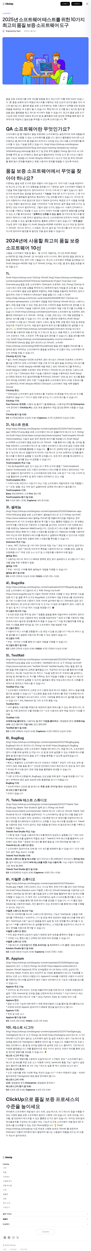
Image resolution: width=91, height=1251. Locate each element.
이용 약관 (23, 1249)
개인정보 (13, 1249)
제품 (4, 1172)
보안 (4, 1249)
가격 (4, 1168)
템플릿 (5, 1194)
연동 (4, 1199)
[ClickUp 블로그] (8, 3)
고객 (4, 1190)
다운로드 (6, 1177)
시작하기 (65, 4)
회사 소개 (6, 1203)
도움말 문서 (7, 1181)
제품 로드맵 (7, 1185)
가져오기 (6, 1207)
